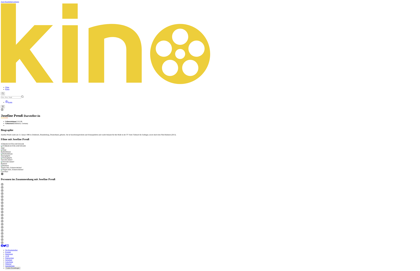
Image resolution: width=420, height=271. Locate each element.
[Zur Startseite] (210, 44)
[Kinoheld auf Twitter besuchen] (5, 246)
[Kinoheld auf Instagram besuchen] (7, 246)
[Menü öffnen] (3, 106)
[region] (210, 159)
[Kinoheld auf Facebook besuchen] (2, 246)
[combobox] (11, 97)
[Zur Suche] (3, 93)
